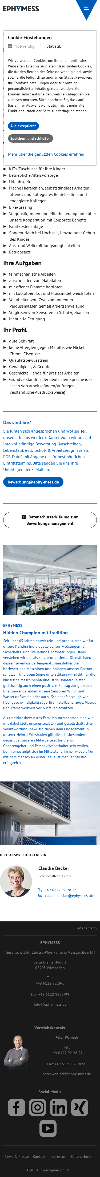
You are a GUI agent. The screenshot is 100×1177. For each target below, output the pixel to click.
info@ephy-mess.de (50, 1004)
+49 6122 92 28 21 (67, 1052)
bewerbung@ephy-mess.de (33, 482)
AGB (29, 1170)
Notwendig (24, 46)
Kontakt (39, 1156)
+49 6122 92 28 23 (61, 890)
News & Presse (17, 1156)
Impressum (58, 1156)
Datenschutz (81, 1156)
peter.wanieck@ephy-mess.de (67, 1073)
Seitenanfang (86, 928)
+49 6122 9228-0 (50, 983)
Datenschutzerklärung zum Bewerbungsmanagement (52, 520)
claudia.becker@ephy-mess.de (69, 895)
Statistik (53, 46)
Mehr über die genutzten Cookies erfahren (46, 154)
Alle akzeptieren (23, 125)
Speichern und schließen (30, 138)
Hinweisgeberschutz (53, 1170)
